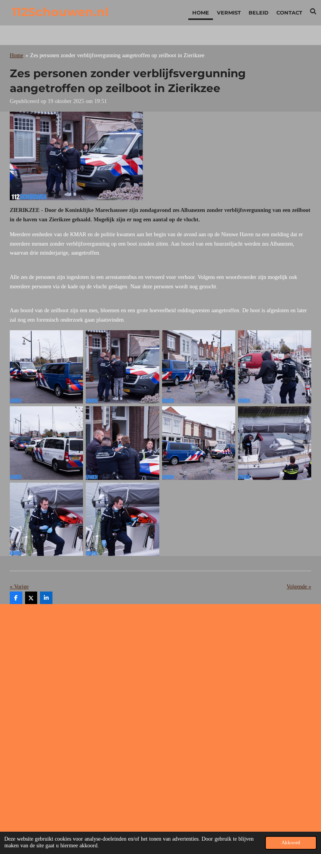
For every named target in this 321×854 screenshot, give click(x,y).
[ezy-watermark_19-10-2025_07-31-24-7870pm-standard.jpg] (122, 443)
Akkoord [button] (290, 842)
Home (16, 55)
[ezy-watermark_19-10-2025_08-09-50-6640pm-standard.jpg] (122, 519)
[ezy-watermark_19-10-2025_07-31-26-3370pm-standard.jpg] (122, 367)
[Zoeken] (313, 11)
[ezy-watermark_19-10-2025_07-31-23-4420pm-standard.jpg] (47, 519)
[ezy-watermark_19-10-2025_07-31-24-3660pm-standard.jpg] (198, 443)
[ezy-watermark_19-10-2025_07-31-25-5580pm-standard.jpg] (274, 367)
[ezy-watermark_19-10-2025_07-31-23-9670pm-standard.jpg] (274, 443)
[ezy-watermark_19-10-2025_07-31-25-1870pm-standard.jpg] (47, 443)
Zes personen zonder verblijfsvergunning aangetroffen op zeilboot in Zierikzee (117, 55)
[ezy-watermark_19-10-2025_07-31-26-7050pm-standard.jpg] (47, 367)
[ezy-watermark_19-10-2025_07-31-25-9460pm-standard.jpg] (198, 367)
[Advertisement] (160, 665)
